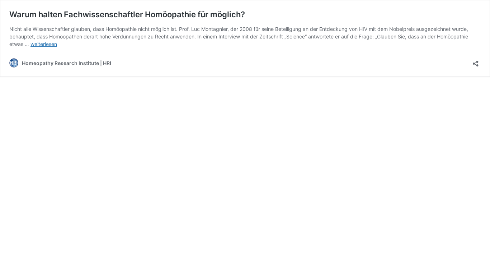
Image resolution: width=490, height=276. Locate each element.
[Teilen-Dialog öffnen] (476, 61)
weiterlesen (43, 44)
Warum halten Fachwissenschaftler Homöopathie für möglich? (127, 14)
